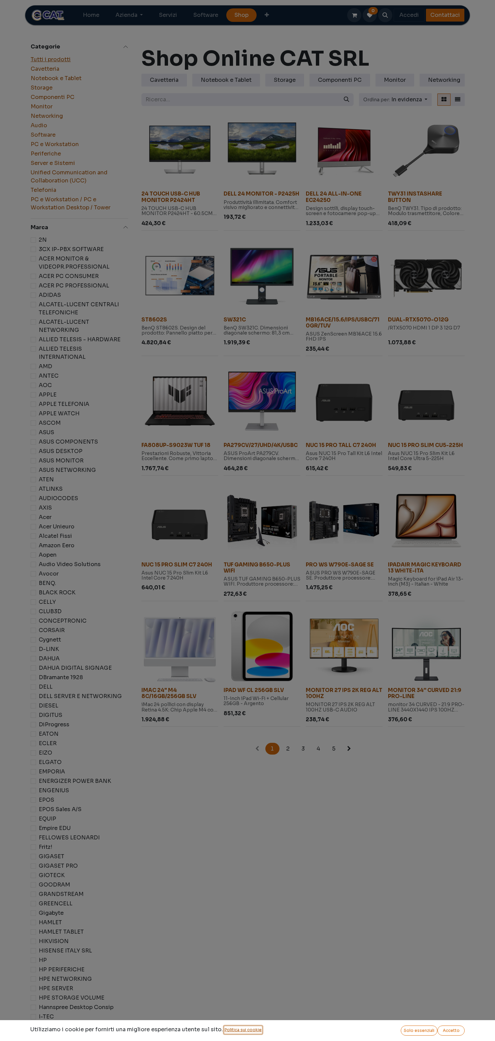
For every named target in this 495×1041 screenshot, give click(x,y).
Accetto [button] (451, 1030)
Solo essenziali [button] (419, 1030)
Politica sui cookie (243, 1029)
